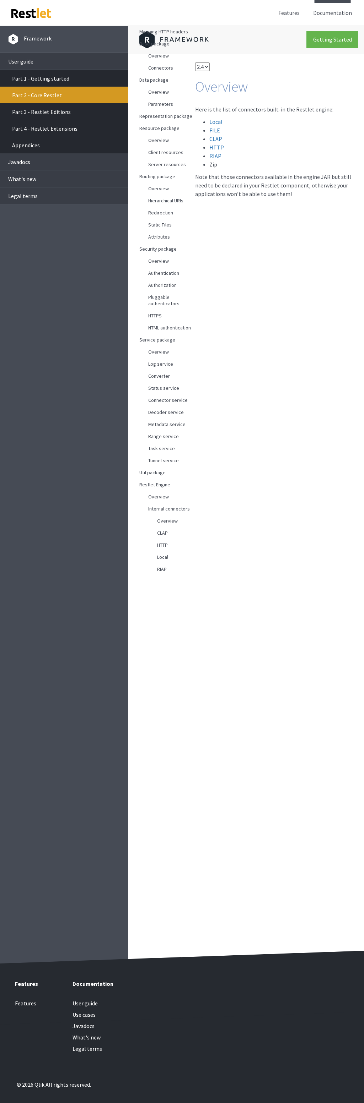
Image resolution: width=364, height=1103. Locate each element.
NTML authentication (169, 327)
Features (289, 12)
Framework (38, 38)
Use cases (84, 1014)
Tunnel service (163, 460)
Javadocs (19, 161)
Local (162, 557)
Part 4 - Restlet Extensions (44, 128)
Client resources (165, 152)
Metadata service (167, 424)
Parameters (160, 104)
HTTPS (155, 315)
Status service (163, 388)
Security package (158, 249)
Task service (161, 448)
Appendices (26, 145)
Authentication (163, 273)
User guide (20, 61)
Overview (158, 56)
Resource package (159, 128)
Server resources (167, 164)
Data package (153, 80)
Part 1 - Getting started (40, 78)
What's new (22, 178)
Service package (157, 340)
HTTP (162, 545)
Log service (160, 364)
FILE (214, 130)
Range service (163, 436)
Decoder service (166, 412)
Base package (154, 43)
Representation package (165, 116)
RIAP (162, 569)
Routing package (157, 176)
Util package (152, 472)
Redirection (160, 212)
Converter (159, 376)
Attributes (159, 237)
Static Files (160, 225)
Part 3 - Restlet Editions (41, 111)
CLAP (162, 533)
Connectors (160, 68)
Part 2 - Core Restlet (37, 95)
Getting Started (332, 39)
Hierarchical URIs (165, 200)
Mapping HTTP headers (163, 31)
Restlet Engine (154, 484)
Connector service (168, 400)
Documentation (332, 12)
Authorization (162, 285)
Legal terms (23, 196)
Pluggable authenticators (164, 300)
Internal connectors (169, 509)
